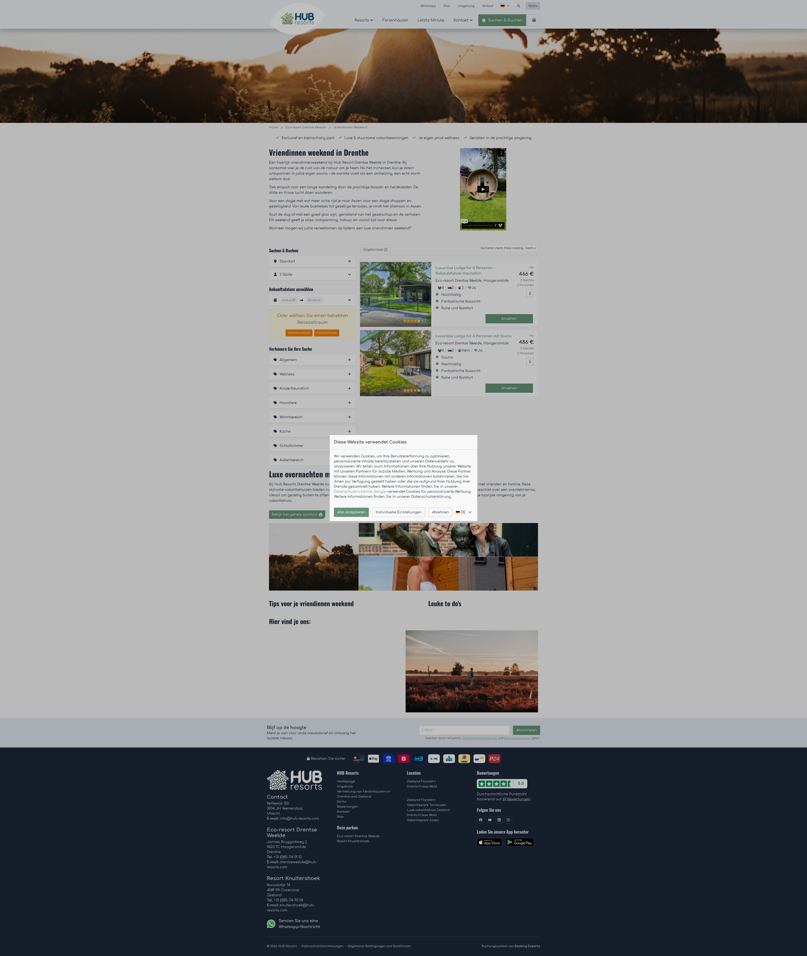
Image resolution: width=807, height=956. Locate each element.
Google (380, 492)
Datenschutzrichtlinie (353, 492)
